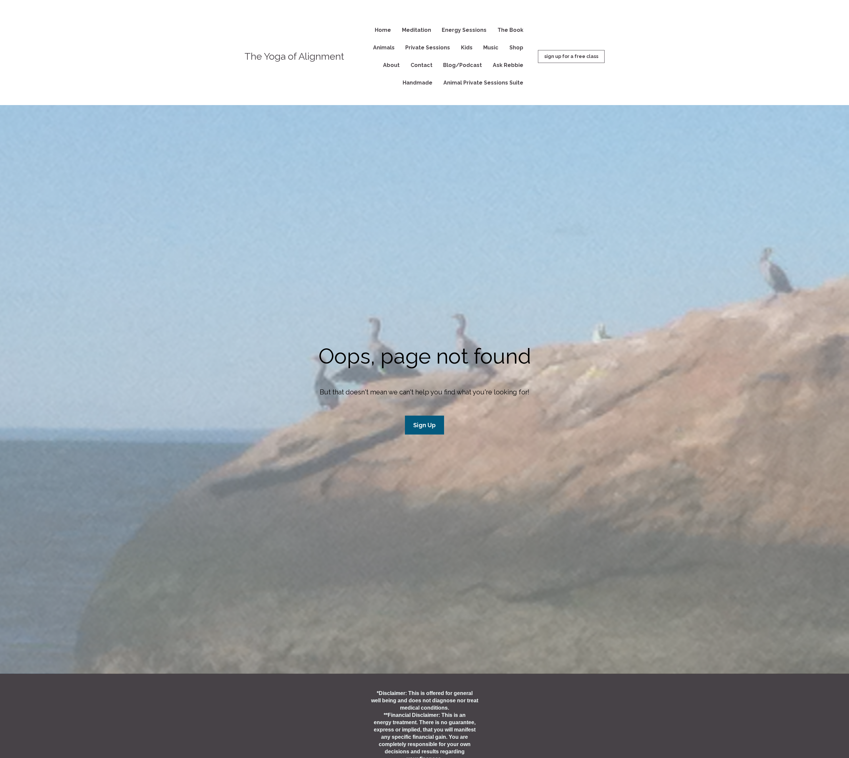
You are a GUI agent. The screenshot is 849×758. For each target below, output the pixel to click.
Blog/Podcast (462, 65)
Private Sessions (427, 47)
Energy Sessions (464, 30)
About (391, 65)
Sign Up (424, 425)
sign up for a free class (571, 56)
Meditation (416, 30)
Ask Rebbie (508, 65)
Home (383, 30)
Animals (384, 47)
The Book (510, 30)
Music (490, 47)
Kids (467, 47)
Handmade (417, 83)
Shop (516, 47)
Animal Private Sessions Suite (483, 83)
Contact (421, 65)
